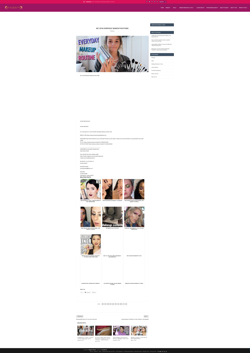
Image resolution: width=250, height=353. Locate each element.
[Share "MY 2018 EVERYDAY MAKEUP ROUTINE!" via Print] (126, 304)
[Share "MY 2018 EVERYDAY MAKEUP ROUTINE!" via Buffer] (118, 304)
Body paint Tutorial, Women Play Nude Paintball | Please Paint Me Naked (160, 49)
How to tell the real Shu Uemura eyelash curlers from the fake (160, 40)
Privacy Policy (243, 7)
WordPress (104, 349)
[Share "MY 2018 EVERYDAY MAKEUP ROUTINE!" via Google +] (108, 304)
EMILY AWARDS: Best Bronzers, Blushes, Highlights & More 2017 (121, 338)
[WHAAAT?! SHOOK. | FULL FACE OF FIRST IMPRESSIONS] (139, 331)
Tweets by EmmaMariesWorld (87, 158)
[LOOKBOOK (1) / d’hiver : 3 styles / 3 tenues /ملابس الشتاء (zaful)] (85, 331)
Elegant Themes (92, 349)
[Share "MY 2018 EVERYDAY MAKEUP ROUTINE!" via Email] (123, 304)
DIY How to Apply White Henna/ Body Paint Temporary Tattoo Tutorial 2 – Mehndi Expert (102, 338)
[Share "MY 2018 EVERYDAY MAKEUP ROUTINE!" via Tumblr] (110, 304)
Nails (174, 7)
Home (162, 7)
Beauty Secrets (224, 7)
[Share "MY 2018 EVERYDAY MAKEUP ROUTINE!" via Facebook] (102, 304)
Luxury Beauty (200, 7)
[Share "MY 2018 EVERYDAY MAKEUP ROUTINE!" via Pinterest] (113, 304)
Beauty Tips (234, 7)
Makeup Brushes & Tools (186, 7)
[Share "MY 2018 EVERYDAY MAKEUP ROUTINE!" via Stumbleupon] (121, 304)
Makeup (168, 7)
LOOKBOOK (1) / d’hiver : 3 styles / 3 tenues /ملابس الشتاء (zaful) (85, 338)
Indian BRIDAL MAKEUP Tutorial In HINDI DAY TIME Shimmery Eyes (161, 45)
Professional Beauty (212, 7)
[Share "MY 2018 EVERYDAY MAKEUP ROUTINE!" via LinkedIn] (115, 304)
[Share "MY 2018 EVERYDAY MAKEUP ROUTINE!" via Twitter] (105, 304)
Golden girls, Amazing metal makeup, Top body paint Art (161, 36)
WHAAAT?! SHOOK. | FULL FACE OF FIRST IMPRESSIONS (139, 338)
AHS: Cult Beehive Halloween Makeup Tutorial (103, 1)
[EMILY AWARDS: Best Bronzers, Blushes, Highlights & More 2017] (121, 331)
